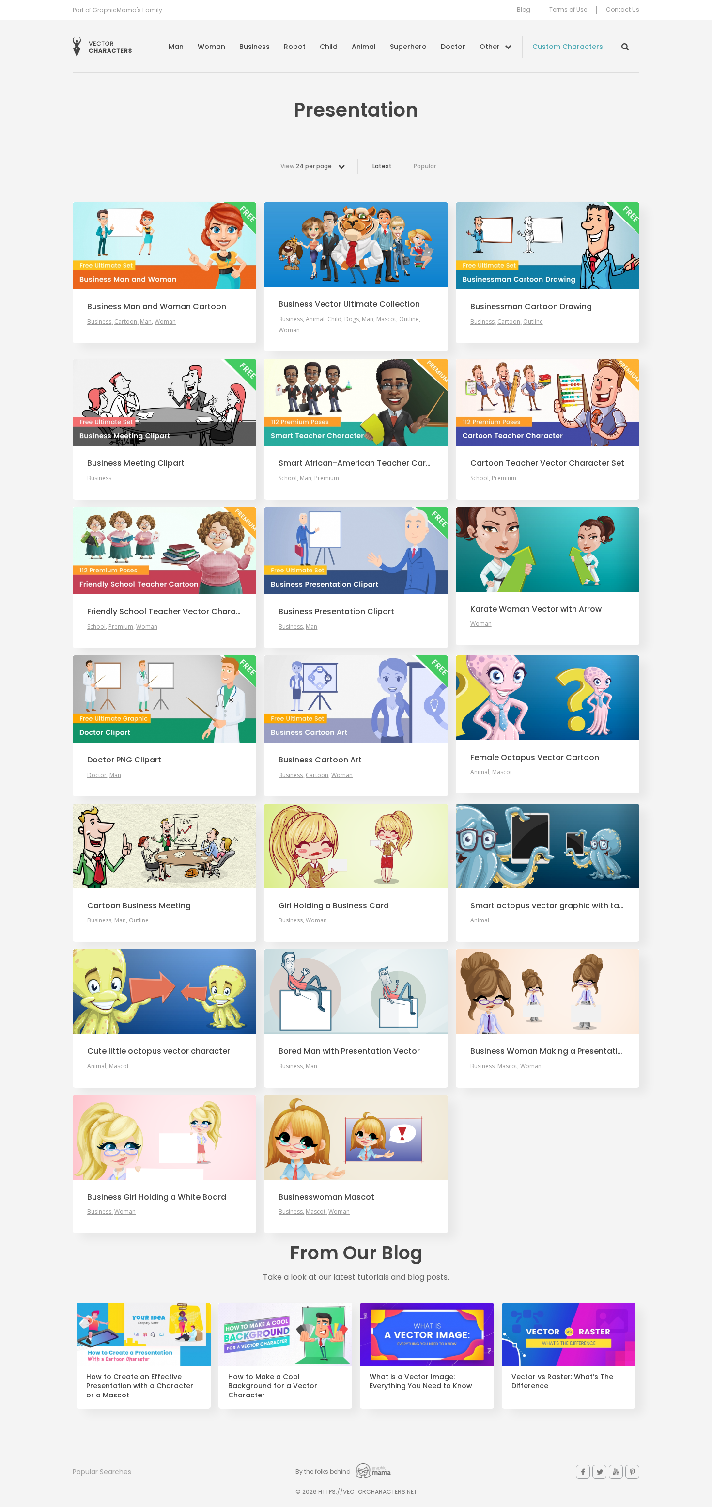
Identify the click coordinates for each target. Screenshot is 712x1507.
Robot (295, 46)
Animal (364, 46)
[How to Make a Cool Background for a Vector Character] (285, 1335)
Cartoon (125, 321)
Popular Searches (102, 1471)
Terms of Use (568, 10)
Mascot (386, 319)
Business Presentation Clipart (336, 611)
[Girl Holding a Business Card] (356, 846)
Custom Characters (567, 46)
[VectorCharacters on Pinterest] (632, 1472)
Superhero (408, 46)
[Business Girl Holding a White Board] (164, 1137)
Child (329, 46)
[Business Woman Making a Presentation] (547, 991)
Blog (523, 10)
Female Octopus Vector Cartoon (534, 757)
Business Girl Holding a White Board (156, 1197)
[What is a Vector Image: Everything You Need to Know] (427, 1335)
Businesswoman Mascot (326, 1197)
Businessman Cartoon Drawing (531, 306)
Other (490, 46)
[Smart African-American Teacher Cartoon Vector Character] (356, 402)
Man (176, 46)
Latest (382, 166)
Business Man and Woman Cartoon (156, 306)
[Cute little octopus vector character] (164, 991)
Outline (409, 319)
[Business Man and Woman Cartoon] (164, 245)
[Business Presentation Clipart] (356, 550)
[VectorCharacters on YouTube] (616, 1472)
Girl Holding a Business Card (334, 906)
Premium (326, 478)
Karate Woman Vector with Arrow (536, 609)
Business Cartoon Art (320, 760)
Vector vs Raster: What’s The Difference (562, 1381)
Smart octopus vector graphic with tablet (547, 906)
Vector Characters (102, 47)
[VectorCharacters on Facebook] (583, 1472)
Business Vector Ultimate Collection (349, 304)
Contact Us (622, 10)
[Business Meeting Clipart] (164, 402)
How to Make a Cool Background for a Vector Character (272, 1386)
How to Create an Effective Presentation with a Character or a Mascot (139, 1386)
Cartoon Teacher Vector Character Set (547, 463)
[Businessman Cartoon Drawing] (547, 245)
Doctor (453, 46)
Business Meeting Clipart (136, 463)
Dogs (351, 319)
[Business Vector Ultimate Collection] (356, 244)
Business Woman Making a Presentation (547, 1051)
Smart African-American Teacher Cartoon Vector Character (356, 463)
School (288, 478)
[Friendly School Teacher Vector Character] (164, 550)
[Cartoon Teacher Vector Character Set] (547, 402)
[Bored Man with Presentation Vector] (356, 991)
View (306, 166)
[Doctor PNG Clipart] (164, 699)
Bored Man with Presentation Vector (349, 1051)
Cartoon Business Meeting (139, 906)
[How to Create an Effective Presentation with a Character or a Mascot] (144, 1335)
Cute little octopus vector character (158, 1051)
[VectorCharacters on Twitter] (599, 1472)
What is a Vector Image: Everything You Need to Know (421, 1381)
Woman (211, 46)
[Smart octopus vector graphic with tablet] (547, 846)
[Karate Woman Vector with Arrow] (547, 549)
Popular (425, 166)
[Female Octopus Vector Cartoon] (547, 697)
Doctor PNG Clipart (124, 760)
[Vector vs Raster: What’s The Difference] (569, 1335)
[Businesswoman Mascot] (356, 1137)
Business (254, 46)
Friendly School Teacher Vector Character (164, 611)
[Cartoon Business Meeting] (164, 846)
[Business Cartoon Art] (356, 699)
